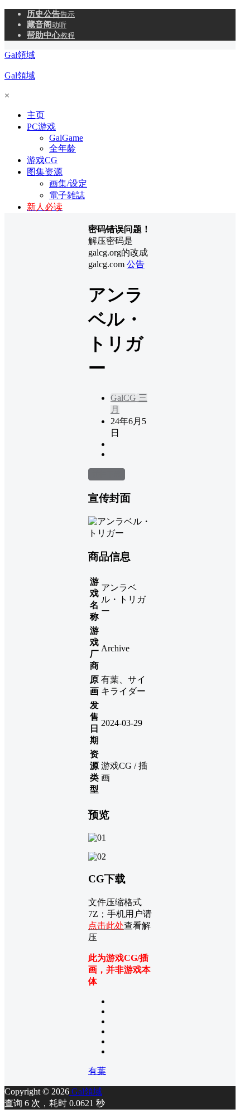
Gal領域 (85, 1091)
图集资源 (45, 171)
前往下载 (106, 474)
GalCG (123, 398)
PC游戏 (41, 126)
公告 (136, 264)
